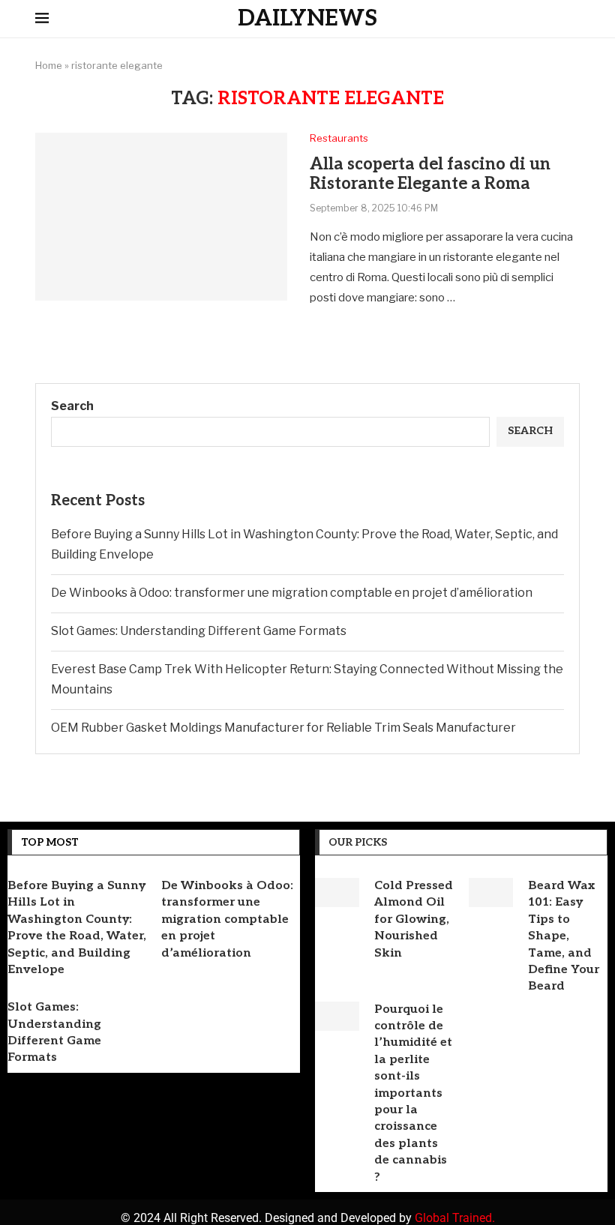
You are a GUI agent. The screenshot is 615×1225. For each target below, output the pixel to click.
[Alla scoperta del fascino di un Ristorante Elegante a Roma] (161, 217)
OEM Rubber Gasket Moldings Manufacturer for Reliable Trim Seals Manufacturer (283, 727)
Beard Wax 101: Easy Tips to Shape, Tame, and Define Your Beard (563, 936)
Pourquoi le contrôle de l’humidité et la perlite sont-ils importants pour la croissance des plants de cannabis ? (413, 1093)
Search (72, 406)
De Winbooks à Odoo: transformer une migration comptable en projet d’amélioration (291, 593)
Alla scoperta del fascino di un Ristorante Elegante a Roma (430, 173)
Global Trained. (455, 1218)
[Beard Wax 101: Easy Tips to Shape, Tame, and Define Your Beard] (491, 892)
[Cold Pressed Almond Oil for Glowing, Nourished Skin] (337, 892)
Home (48, 65)
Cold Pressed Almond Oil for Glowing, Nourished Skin (413, 919)
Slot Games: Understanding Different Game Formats (198, 631)
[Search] (572, 19)
